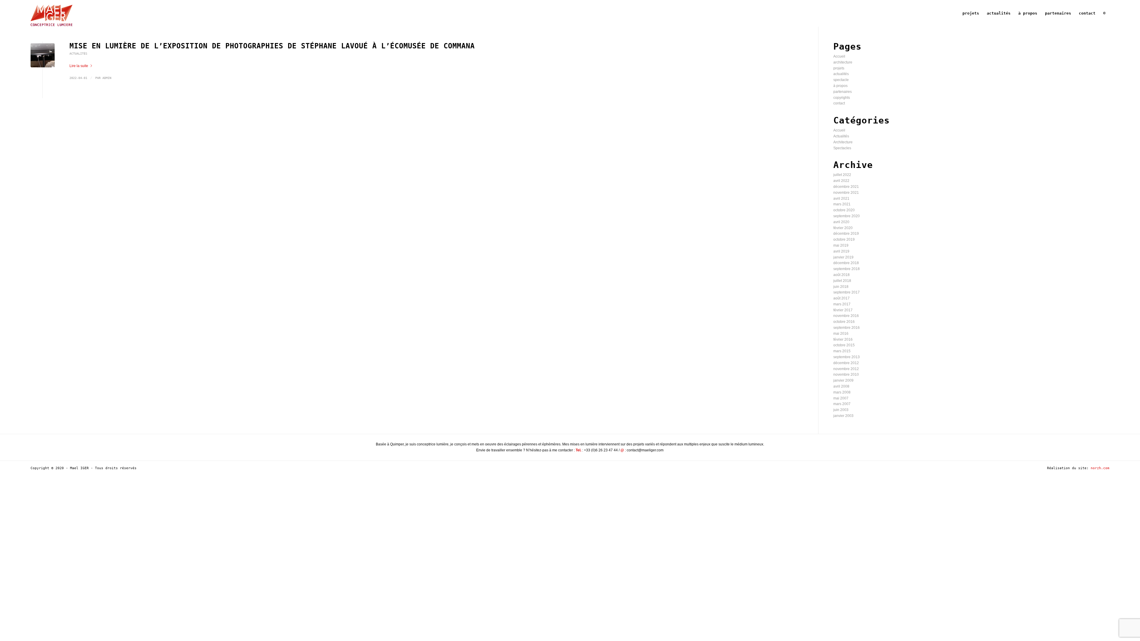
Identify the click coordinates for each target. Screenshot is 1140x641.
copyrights (841, 98)
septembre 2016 (846, 328)
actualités (841, 74)
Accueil (839, 56)
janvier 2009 (843, 380)
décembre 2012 (846, 363)
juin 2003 (840, 410)
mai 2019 (840, 245)
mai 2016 (840, 333)
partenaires (842, 92)
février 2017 (843, 310)
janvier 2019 (843, 257)
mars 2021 (842, 204)
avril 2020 (841, 222)
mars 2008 (842, 392)
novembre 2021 (846, 193)
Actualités (78, 53)
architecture (842, 62)
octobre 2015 (844, 345)
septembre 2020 (846, 216)
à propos (840, 86)
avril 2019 (841, 251)
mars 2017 (842, 304)
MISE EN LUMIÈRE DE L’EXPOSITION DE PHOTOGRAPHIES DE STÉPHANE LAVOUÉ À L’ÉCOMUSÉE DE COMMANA (272, 46)
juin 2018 (840, 287)
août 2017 (841, 298)
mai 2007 (840, 398)
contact (839, 103)
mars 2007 (842, 404)
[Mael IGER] (51, 13)
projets (838, 68)
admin (106, 78)
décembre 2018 (846, 263)
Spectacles (842, 148)
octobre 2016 (844, 322)
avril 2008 (841, 386)
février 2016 (843, 339)
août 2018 (841, 275)
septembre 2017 (846, 292)
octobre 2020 (844, 210)
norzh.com (1100, 468)
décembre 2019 (846, 233)
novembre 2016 (846, 316)
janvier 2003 (843, 416)
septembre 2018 (846, 269)
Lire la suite (78, 66)
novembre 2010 (846, 374)
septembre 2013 (846, 357)
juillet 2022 (842, 175)
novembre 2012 (846, 369)
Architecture (843, 142)
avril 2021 (841, 198)
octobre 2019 (844, 239)
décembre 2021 (846, 187)
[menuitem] (971, 13)
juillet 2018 (842, 281)
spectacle (841, 80)
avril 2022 (841, 181)
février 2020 (843, 228)
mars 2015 (842, 351)
